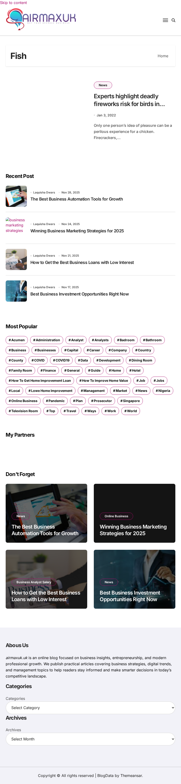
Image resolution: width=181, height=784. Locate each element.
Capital (72, 350)
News (103, 85)
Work (111, 411)
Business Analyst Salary (33, 582)
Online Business (116, 516)
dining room (142, 360)
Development (109, 360)
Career (94, 350)
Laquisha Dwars (44, 192)
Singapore (131, 401)
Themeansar (131, 775)
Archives (13, 729)
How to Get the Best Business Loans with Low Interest (82, 262)
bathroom (154, 340)
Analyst (77, 340)
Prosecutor (103, 401)
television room (24, 411)
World (132, 411)
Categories (15, 698)
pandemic (57, 401)
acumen (18, 340)
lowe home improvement (51, 391)
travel (71, 411)
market (121, 391)
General (73, 370)
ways (91, 411)
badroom (127, 340)
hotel (136, 370)
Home (116, 370)
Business (18, 350)
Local (15, 391)
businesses (46, 350)
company (119, 350)
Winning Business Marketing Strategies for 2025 (77, 230)
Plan (79, 401)
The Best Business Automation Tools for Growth (76, 199)
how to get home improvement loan (41, 380)
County (17, 360)
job (142, 380)
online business (24, 401)
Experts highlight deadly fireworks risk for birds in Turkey (126, 104)
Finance (49, 370)
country (144, 350)
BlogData (105, 775)
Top (52, 411)
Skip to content (13, 2)
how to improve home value (105, 380)
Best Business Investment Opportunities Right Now (79, 293)
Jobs (160, 380)
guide (95, 370)
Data (84, 360)
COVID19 (63, 360)
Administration (48, 340)
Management (94, 391)
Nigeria (164, 391)
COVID (39, 360)
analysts (102, 340)
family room (21, 370)
